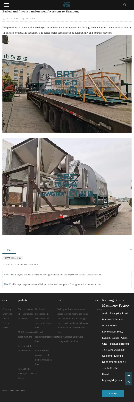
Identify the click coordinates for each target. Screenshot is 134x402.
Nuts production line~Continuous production (25, 314)
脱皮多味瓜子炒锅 (13, 258)
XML (23, 391)
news (96, 300)
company (98, 309)
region (4, 391)
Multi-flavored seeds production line (43, 323)
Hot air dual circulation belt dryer (72, 323)
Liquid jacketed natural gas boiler (72, 314)
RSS (17, 391)
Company (6, 309)
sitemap (12, 391)
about (5, 300)
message (113, 393)
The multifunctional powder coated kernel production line (43, 355)
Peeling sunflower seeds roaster (71, 309)
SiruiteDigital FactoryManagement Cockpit (27, 373)
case (59, 300)
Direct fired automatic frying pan (72, 318)
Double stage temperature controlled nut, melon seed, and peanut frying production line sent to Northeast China (56, 284)
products (22, 300)
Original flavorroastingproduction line (46, 337)
